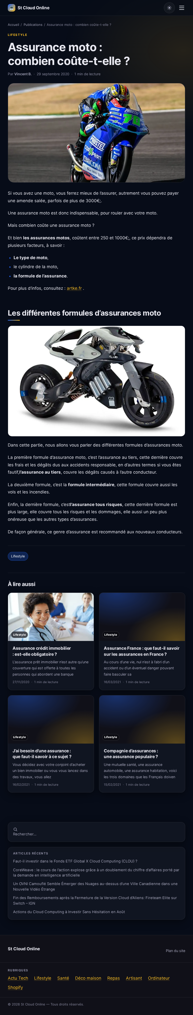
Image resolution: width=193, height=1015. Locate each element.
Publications (33, 25)
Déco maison (88, 978)
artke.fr (74, 288)
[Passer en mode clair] (169, 7)
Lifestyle (17, 35)
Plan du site (175, 951)
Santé (63, 978)
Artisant (134, 978)
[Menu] (181, 7)
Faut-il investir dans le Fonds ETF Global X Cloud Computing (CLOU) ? (75, 861)
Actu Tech (18, 978)
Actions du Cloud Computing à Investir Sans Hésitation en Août (69, 912)
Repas (113, 978)
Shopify (15, 987)
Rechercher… (24, 834)
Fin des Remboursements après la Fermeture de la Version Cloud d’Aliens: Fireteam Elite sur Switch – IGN (95, 900)
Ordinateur (159, 978)
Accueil (13, 25)
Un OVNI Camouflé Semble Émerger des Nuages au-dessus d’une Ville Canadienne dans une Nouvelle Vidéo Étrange (95, 886)
